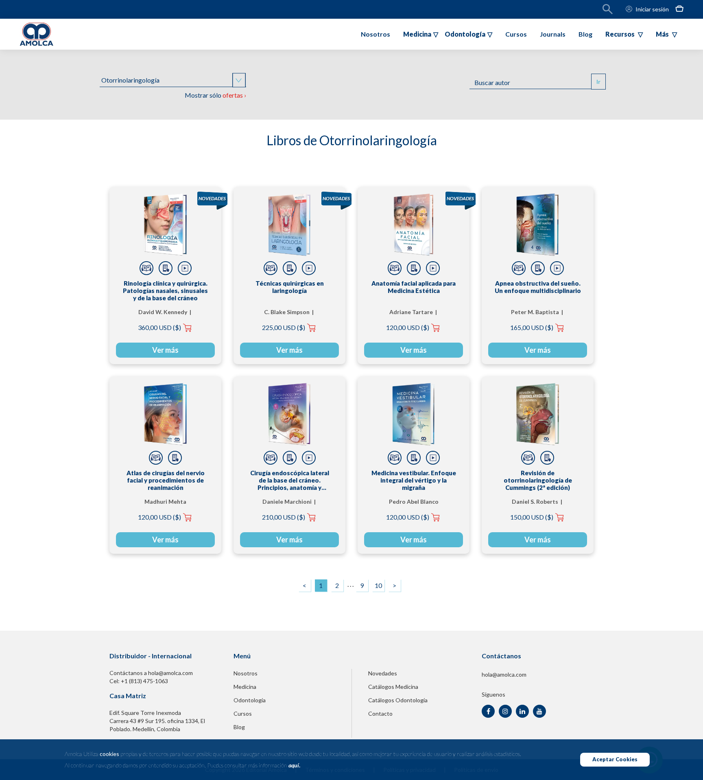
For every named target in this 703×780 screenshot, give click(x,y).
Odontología (250, 700)
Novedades (382, 673)
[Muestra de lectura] (146, 268)
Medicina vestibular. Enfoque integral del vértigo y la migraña (413, 480)
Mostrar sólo (215, 95)
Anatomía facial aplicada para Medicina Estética (413, 287)
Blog (585, 34)
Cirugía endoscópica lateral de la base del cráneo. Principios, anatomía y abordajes (289, 480)
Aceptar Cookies (615, 759)
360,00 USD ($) (159, 327)
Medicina (245, 686)
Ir (598, 81)
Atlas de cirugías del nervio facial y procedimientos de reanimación (166, 480)
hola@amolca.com (504, 674)
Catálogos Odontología (398, 700)
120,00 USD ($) (407, 327)
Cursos (516, 34)
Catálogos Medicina (393, 686)
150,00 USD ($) (531, 517)
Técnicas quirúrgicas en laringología (289, 287)
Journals (552, 34)
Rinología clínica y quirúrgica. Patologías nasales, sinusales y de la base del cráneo (165, 291)
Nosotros (375, 34)
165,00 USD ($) (531, 327)
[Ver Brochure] (165, 268)
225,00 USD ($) (283, 327)
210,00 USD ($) (283, 517)
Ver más (165, 349)
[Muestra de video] (185, 268)
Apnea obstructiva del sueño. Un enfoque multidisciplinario (538, 287)
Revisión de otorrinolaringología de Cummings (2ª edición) (538, 480)
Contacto (380, 713)
